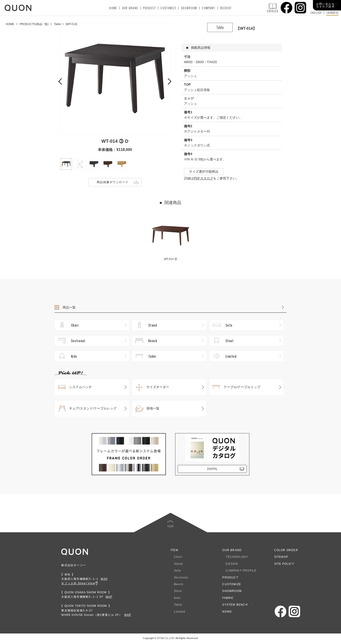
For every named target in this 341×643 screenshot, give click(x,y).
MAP (104, 579)
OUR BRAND (130, 8)
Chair (75, 325)
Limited (230, 356)
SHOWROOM (189, 8)
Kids (74, 356)
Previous (61, 81)
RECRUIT (226, 8)
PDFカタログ (203, 178)
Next (168, 81)
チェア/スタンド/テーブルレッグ (92, 408)
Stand (152, 325)
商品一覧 (69, 307)
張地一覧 (152, 408)
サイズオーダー (157, 387)
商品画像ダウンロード (113, 182)
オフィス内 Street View (78, 583)
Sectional (78, 340)
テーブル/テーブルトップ (242, 387)
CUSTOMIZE (168, 8)
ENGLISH (316, 12)
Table (152, 356)
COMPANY (208, 8)
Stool (229, 340)
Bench (152, 340)
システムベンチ (80, 387)
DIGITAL (212, 469)
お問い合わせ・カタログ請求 (327, 5)
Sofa (228, 325)
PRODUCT (149, 8)
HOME (113, 8)
